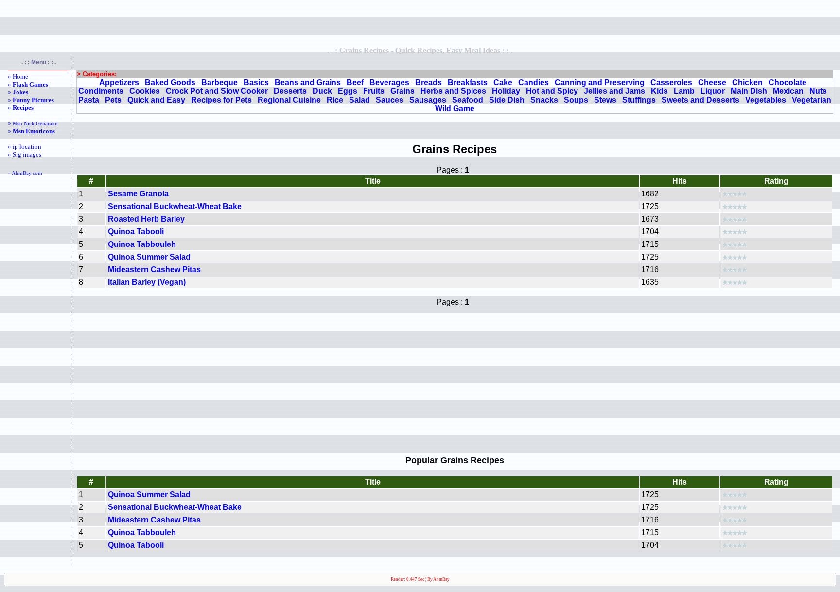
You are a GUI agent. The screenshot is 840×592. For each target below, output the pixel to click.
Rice (335, 100)
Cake (502, 82)
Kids (659, 91)
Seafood (467, 100)
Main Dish (749, 91)
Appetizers (119, 82)
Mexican (788, 91)
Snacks (544, 100)
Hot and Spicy (552, 91)
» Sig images (24, 154)
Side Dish (507, 100)
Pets (113, 100)
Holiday (506, 91)
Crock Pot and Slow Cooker (217, 91)
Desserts (290, 91)
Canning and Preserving (600, 82)
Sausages (427, 100)
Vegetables (765, 100)
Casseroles (671, 82)
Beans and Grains (308, 82)
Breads (428, 82)
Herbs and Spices (453, 91)
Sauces (389, 100)
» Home (18, 76)
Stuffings (639, 100)
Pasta (88, 100)
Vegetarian (811, 100)
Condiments (100, 91)
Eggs (347, 91)
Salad (359, 100)
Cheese (712, 82)
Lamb (684, 91)
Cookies (144, 91)
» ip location (24, 146)
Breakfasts (468, 82)
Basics (256, 82)
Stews (605, 100)
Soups (576, 100)
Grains (402, 91)
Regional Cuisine (289, 100)
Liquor (712, 91)
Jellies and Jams (614, 91)
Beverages (389, 82)
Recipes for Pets (221, 100)
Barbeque (219, 82)
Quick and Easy (156, 100)
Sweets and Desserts (700, 100)
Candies (533, 82)
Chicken (747, 82)
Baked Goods (170, 82)
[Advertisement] (420, 23)
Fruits (374, 91)
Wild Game (454, 108)
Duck (322, 91)
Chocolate (787, 82)
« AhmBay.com (25, 173)
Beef (355, 82)
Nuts (818, 91)
